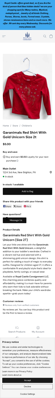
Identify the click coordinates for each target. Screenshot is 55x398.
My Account (38, 331)
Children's (27, 125)
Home (6, 125)
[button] (27, 36)
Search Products (16, 331)
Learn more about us (11, 375)
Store (15, 125)
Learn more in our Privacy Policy (17, 371)
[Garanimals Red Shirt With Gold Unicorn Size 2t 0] (27, 87)
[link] (27, 393)
